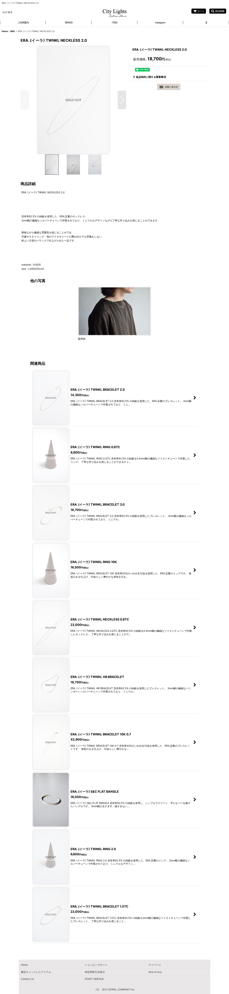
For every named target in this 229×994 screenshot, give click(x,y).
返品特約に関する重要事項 (151, 76)
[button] (217, 11)
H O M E (7, 12)
